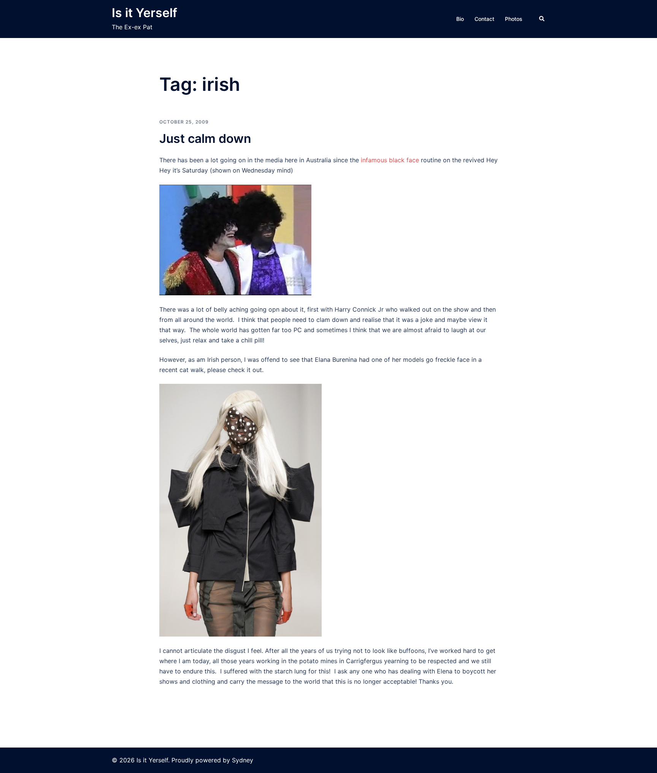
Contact (484, 19)
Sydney (242, 760)
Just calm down (205, 138)
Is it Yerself (144, 12)
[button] (542, 19)
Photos (513, 19)
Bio (460, 19)
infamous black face (390, 160)
